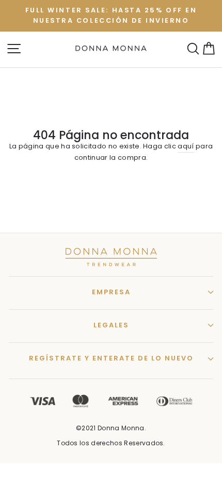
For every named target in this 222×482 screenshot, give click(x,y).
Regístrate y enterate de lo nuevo (111, 358)
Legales (111, 325)
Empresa (111, 292)
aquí (186, 146)
